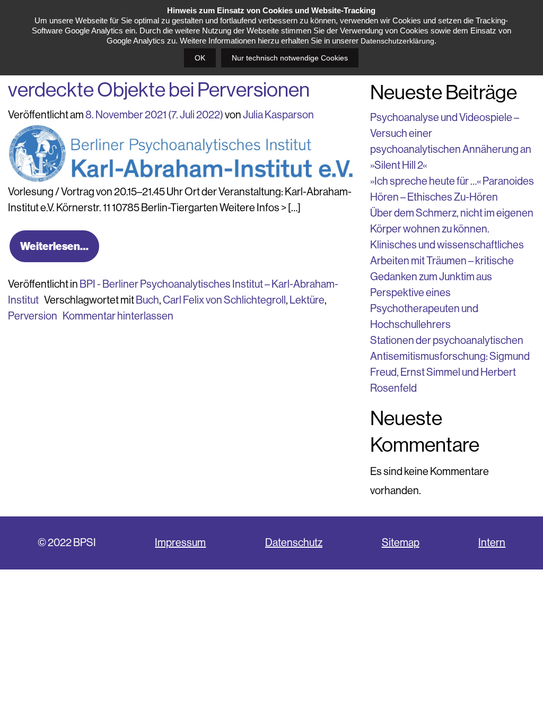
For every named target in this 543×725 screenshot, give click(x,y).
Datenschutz (293, 543)
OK (200, 58)
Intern (491, 543)
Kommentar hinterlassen (118, 316)
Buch (147, 300)
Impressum (180, 543)
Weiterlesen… (54, 246)
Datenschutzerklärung (397, 41)
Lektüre (307, 300)
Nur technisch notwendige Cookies (290, 58)
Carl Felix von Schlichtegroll (224, 300)
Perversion (32, 316)
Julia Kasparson (278, 115)
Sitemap (400, 543)
